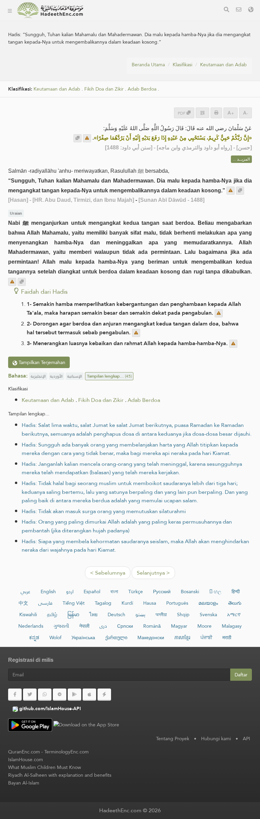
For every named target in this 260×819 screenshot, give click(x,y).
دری (103, 626)
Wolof (55, 637)
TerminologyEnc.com (66, 751)
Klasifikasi (106, 20)
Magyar (179, 626)
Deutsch (116, 614)
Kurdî (127, 603)
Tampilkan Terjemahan (41, 362)
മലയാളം (208, 603)
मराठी (226, 637)
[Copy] (77, 138)
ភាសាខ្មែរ (182, 637)
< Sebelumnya (107, 573)
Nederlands (30, 626)
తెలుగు (234, 603)
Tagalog (103, 603)
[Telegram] (59, 695)
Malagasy (232, 626)
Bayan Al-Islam (23, 782)
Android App (116, 67)
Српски (125, 626)
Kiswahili (28, 614)
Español (92, 591)
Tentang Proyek (113, 36)
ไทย (93, 614)
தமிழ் (52, 614)
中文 (23, 603)
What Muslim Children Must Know (44, 767)
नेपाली (84, 626)
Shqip (183, 614)
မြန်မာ (73, 614)
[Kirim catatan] (87, 138)
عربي (25, 591)
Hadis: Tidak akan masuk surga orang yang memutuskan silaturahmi (104, 511)
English (48, 591)
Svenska (208, 614)
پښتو (140, 614)
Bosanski (190, 591)
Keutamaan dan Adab (223, 64)
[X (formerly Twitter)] (30, 695)
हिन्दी (236, 591)
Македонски (150, 637)
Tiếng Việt (74, 603)
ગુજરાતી (61, 626)
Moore (204, 626)
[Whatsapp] (44, 695)
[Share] (202, 112)
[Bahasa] (251, 10)
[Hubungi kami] (239, 10)
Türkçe (135, 591)
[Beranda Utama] (10, 10)
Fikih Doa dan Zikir (101, 400)
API (246, 738)
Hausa (149, 603)
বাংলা (114, 591)
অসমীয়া (161, 614)
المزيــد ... (241, 159)
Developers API (113, 51)
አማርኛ (234, 614)
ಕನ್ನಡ (34, 637)
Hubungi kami (216, 738)
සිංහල (215, 591)
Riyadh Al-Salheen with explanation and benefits (59, 775)
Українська (83, 637)
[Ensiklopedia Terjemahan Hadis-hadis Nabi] (50, 10)
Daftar (241, 674)
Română (152, 626)
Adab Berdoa (144, 400)
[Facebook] (15, 695)
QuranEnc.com (24, 751)
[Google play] (74, 695)
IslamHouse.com (25, 759)
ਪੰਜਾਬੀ (206, 637)
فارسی (45, 603)
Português (177, 603)
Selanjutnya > (153, 573)
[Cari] (226, 10)
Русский (162, 591)
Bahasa (103, 99)
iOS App (111, 83)
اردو (69, 591)
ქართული (116, 637)
